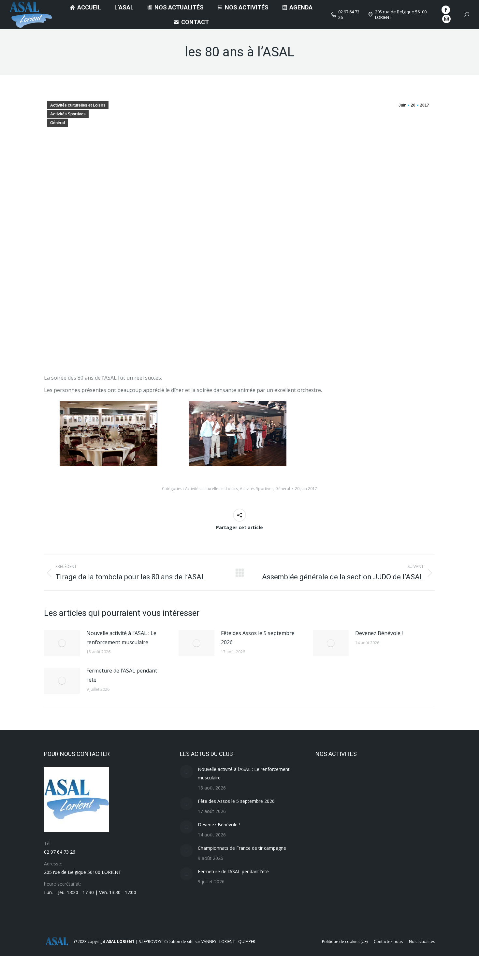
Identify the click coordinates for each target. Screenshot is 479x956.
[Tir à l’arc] (328, 779)
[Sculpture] (378, 779)
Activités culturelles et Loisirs (78, 105)
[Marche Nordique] (328, 829)
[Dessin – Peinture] (353, 879)
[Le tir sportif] (353, 829)
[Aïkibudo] (353, 904)
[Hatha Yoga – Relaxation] (403, 829)
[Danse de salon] (378, 879)
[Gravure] (403, 854)
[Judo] (378, 829)
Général (57, 123)
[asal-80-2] (108, 433)
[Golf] (328, 879)
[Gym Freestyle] (353, 854)
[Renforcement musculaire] (403, 779)
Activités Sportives (68, 114)
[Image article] (62, 643)
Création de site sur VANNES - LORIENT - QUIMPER (209, 941)
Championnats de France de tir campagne (242, 848)
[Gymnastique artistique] (328, 854)
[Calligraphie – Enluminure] (403, 879)
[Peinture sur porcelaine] (403, 804)
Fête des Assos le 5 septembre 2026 (258, 638)
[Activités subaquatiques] (378, 904)
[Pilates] (353, 804)
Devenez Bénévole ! (379, 633)
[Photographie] (378, 804)
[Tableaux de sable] (353, 779)
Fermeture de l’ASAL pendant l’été (121, 675)
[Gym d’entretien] (378, 854)
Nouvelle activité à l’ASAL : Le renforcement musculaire (121, 638)
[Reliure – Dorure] (328, 804)
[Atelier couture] (328, 904)
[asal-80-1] (237, 433)
